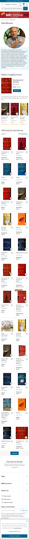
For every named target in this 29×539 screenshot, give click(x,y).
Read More (14, 467)
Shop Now (17, 90)
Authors (7, 19)
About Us (5, 490)
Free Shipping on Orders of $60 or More (14, 1)
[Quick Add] (7, 113)
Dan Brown (4, 155)
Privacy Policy (4, 518)
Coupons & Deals (8, 502)
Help (3, 476)
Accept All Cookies (14, 536)
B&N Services (6, 483)
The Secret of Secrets (18, 81)
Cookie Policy (18, 528)
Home (2, 19)
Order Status (7, 499)
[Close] (27, 521)
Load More (14, 453)
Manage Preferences (14, 531)
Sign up (24, 510)
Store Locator (7, 496)
